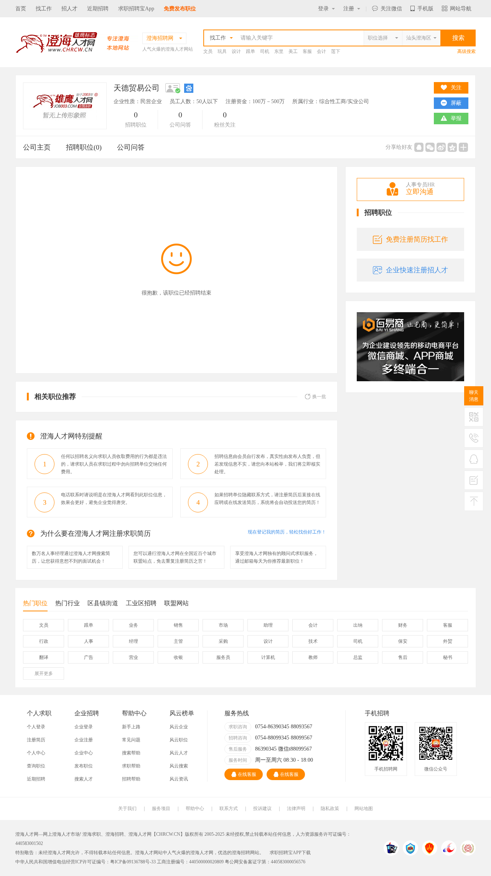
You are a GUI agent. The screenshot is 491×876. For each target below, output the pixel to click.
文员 (208, 51)
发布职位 (83, 766)
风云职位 (179, 740)
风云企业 (179, 726)
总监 (357, 657)
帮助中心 (195, 808)
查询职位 (36, 766)
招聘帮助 (131, 779)
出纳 (357, 625)
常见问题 (131, 740)
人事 (88, 641)
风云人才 (179, 753)
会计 (321, 51)
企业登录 (83, 726)
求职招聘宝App (136, 9)
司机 (264, 51)
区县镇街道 (102, 603)
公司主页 (37, 147)
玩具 (222, 51)
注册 (348, 9)
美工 (293, 51)
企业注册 (83, 740)
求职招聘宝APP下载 (290, 852)
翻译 (43, 657)
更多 (44, 673)
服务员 (223, 657)
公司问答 (131, 147)
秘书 (447, 657)
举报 (456, 118)
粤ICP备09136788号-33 (133, 861)
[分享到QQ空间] (452, 147)
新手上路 (131, 726)
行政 (43, 641)
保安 (402, 641)
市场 (223, 625)
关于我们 (127, 808)
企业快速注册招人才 (417, 270)
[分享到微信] (430, 147)
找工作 (44, 9)
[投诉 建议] (474, 483)
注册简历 (36, 740)
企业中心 (83, 753)
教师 (313, 657)
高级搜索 (466, 51)
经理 (133, 641)
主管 (178, 641)
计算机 (268, 657)
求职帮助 (131, 766)
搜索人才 (83, 779)
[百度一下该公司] (188, 88)
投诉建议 (262, 808)
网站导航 (460, 9)
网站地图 (363, 808)
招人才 (69, 9)
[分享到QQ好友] (418, 147)
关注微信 (391, 9)
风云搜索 (179, 766)
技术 (313, 641)
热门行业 (67, 603)
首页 (20, 9)
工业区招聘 (141, 603)
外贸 (447, 641)
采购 (223, 641)
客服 (307, 51)
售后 (402, 657)
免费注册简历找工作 (417, 239)
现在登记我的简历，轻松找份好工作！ (287, 532)
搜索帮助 (131, 753)
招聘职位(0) (84, 147)
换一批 (319, 396)
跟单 (250, 51)
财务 (402, 625)
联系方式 (228, 808)
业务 (133, 625)
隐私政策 (330, 808)
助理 (268, 625)
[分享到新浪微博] (441, 147)
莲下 (335, 51)
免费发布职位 (180, 9)
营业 (133, 657)
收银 (178, 657)
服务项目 (161, 808)
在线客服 (247, 774)
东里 (278, 51)
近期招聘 (98, 9)
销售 (178, 625)
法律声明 (296, 808)
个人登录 (36, 726)
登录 (323, 9)
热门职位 (35, 603)
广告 (88, 657)
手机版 (425, 9)
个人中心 (36, 753)
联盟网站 (176, 603)
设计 (236, 51)
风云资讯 (179, 779)
